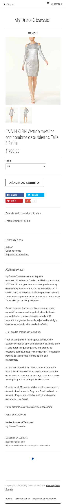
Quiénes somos (13, 250)
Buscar (9, 246)
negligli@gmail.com (15, 441)
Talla (8, 160)
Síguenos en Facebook (17, 254)
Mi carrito (57, 3)
